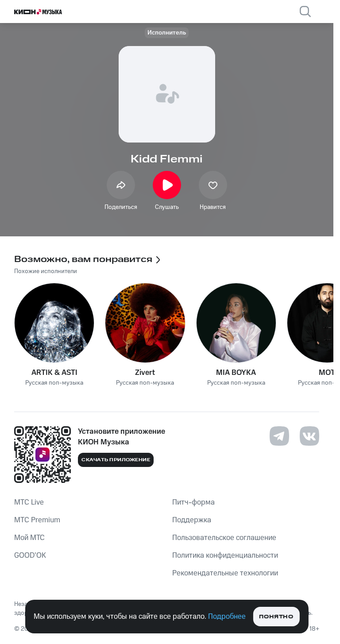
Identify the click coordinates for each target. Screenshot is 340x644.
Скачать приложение (115, 460)
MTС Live (29, 502)
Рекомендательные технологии (225, 573)
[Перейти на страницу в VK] (309, 436)
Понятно (276, 617)
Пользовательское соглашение (224, 537)
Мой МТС (29, 537)
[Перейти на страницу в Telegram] (279, 436)
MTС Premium (37, 520)
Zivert (145, 372)
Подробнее (227, 616)
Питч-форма (193, 502)
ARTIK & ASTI (54, 372)
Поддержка (191, 520)
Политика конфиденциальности (225, 555)
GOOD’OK (30, 555)
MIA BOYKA (236, 372)
